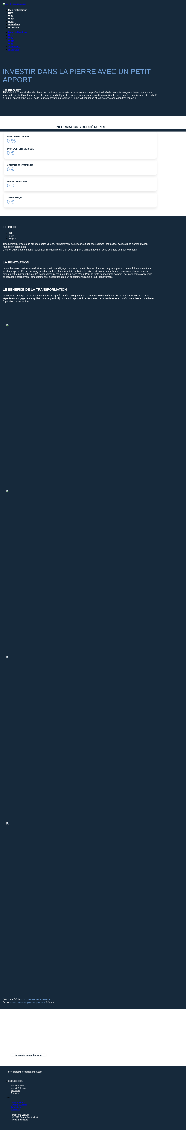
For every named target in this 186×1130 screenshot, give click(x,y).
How (10, 13)
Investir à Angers (18, 1088)
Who (10, 21)
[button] (42, 1098)
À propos (13, 27)
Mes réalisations (17, 10)
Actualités (14, 24)
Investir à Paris (17, 1086)
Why (10, 15)
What (11, 18)
